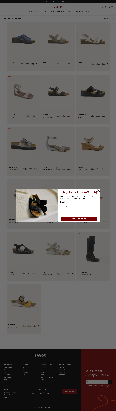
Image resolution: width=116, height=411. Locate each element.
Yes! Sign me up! (79, 219)
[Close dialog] (98, 190)
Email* (62, 202)
